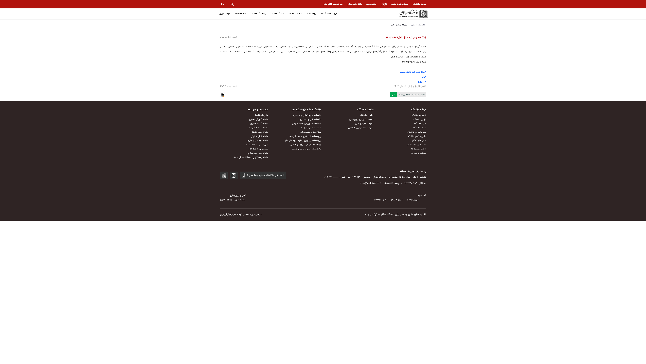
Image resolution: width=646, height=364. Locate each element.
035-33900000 (331, 177)
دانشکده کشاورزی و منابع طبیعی (306, 124)
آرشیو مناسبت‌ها (418, 149)
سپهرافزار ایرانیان (228, 215)
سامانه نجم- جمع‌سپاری (258, 153)
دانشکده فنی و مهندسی (310, 119)
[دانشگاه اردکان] (403, 13)
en (222, 4)
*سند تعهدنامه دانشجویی (413, 72)
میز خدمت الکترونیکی (333, 4)
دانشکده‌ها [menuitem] (279, 14)
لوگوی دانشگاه (420, 119)
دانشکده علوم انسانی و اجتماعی (307, 115)
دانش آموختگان (354, 4)
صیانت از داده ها (418, 153)
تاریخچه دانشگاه (419, 115)
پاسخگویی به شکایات (258, 149)
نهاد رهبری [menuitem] (224, 14)
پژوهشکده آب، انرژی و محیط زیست (305, 136)
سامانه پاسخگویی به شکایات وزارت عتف (250, 157)
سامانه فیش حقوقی (259, 136)
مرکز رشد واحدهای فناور (310, 132)
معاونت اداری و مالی (364, 124)
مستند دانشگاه (419, 128)
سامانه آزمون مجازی (259, 124)
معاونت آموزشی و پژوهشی (361, 119)
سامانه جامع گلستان (259, 132)
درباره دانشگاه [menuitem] (330, 14)
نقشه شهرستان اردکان (416, 145)
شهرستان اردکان (418, 140)
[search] (232, 4)
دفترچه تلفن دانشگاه (417, 136)
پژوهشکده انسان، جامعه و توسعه (306, 149)
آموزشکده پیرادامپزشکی (310, 128)
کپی (393, 94)
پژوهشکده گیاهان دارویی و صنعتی (305, 145)
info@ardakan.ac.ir (371, 183)
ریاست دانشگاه (366, 115)
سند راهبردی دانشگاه (416, 132)
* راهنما (422, 82)
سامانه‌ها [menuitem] (241, 14)
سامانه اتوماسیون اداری (257, 140)
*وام (424, 77)
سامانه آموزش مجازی (258, 119)
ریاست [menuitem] (312, 14)
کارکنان (384, 4)
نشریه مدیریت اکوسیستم (257, 145)
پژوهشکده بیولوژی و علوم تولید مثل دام (303, 140)
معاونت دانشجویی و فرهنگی (360, 128)
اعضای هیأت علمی (399, 4)
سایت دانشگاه (419, 4)
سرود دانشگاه (420, 124)
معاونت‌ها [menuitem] (297, 14)
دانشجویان (371, 4)
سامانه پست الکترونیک (258, 128)
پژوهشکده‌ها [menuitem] (260, 14)
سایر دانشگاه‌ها (261, 115)
